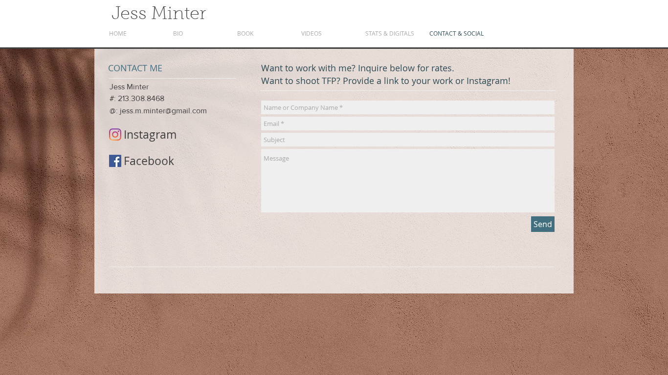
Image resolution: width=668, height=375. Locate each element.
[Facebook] (115, 161)
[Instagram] (115, 134)
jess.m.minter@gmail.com (163, 110)
